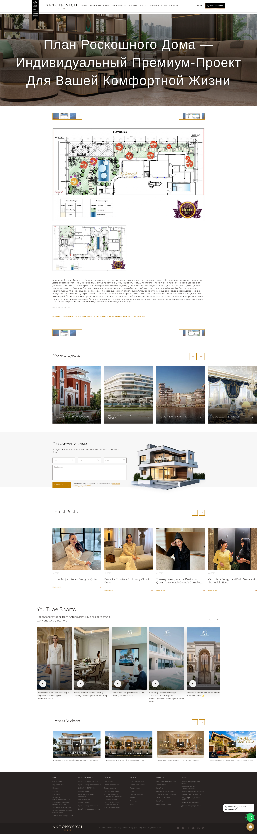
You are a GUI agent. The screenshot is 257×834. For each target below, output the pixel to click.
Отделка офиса (110, 788)
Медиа (55, 791)
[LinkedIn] (198, 828)
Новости (55, 788)
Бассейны (159, 788)
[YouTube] (178, 828)
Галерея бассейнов (163, 804)
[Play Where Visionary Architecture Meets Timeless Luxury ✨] (204, 658)
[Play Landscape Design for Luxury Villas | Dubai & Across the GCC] (129, 658)
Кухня (132, 804)
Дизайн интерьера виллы (88, 781)
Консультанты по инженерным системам (113, 795)
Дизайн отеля (83, 791)
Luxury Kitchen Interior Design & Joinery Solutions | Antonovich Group (91, 694)
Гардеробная (135, 788)
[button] (193, 356)
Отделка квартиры (111, 785)
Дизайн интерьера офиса (88, 806)
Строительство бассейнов (166, 794)
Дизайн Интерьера (85, 777)
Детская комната (136, 794)
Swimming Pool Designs (164, 791)
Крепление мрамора (112, 807)
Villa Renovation (84, 799)
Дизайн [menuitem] (84, 5)
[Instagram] (183, 828)
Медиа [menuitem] (164, 5)
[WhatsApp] (250, 817)
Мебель (133, 777)
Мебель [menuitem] (143, 5)
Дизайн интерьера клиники (89, 809)
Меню (54, 777)
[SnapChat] (193, 828)
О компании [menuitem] (153, 5)
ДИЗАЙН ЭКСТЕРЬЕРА (87, 788)
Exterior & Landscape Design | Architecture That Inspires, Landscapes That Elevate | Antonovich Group (166, 697)
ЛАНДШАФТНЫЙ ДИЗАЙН (166, 781)
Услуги (183, 777)
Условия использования (61, 807)
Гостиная (133, 801)
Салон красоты (84, 803)
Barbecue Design (110, 799)
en (198, 5)
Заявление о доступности (62, 815)
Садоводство (161, 785)
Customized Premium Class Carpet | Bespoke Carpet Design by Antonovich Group (53, 696)
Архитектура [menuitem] (95, 5)
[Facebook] (188, 828)
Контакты (56, 794)
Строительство (58, 785)
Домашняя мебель (137, 781)
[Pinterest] (203, 828)
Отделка (107, 777)
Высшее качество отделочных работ (188, 787)
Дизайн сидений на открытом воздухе (111, 803)
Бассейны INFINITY (163, 798)
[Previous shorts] (210, 620)
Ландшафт (160, 777)
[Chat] (250, 827)
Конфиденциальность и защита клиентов (61, 803)
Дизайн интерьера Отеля (191, 806)
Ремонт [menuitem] (106, 5)
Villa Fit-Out (108, 781)
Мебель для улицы (137, 785)
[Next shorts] (217, 620)
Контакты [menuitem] (173, 5)
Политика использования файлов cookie (62, 811)
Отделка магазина (111, 791)
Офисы (132, 791)
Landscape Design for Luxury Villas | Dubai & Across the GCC (128, 694)
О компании (57, 781)
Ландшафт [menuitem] (133, 5)
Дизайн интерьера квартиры (89, 785)
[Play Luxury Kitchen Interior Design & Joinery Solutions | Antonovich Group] (91, 658)
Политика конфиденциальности (61, 798)
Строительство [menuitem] (119, 5)
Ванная (132, 798)
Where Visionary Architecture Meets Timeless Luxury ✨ (203, 694)
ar (201, 5)
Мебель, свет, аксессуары (191, 794)
